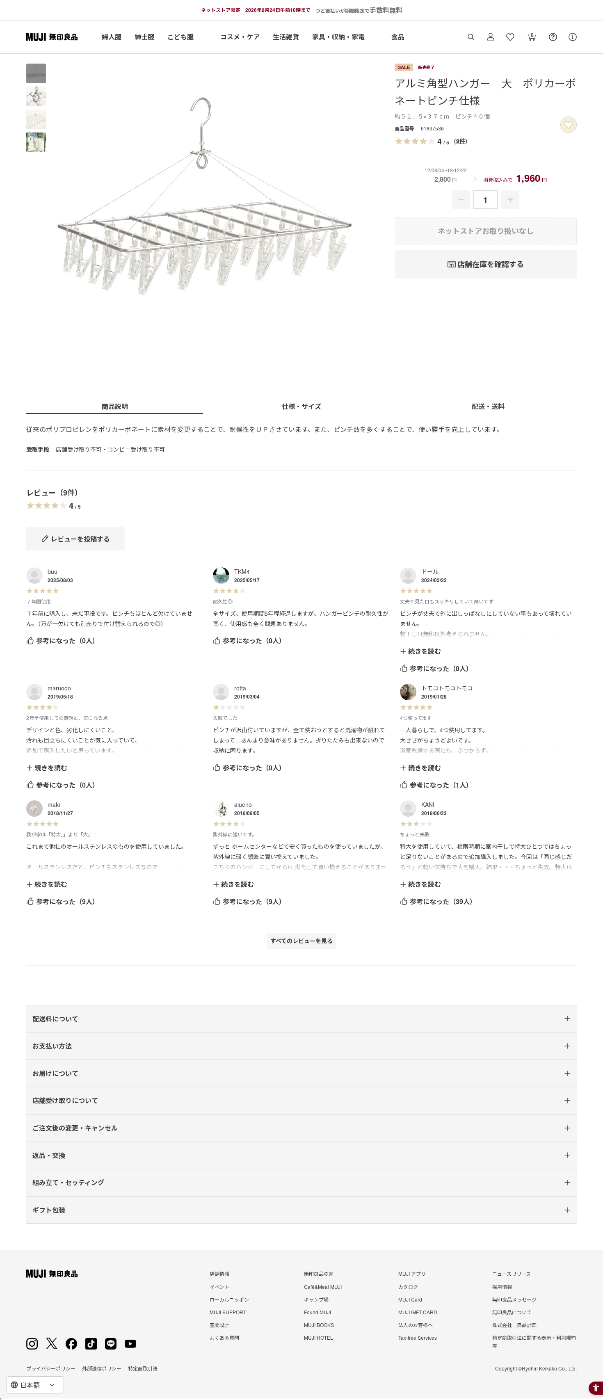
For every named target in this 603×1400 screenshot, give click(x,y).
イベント (219, 1286)
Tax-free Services (417, 1337)
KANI (427, 804)
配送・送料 (488, 406)
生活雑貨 (286, 36)
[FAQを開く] (553, 37)
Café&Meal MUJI (323, 1286)
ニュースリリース (511, 1273)
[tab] (36, 73)
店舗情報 (219, 1273)
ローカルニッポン (229, 1299)
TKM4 (242, 571)
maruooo (59, 688)
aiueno (243, 804)
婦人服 (111, 36)
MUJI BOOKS (319, 1324)
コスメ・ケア (240, 36)
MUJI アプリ (412, 1273)
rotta (240, 688)
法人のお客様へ (415, 1324)
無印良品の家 (318, 1273)
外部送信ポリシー (101, 1368)
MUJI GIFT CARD (417, 1312)
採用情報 (502, 1286)
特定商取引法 (143, 1368)
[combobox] (35, 1385)
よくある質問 (224, 1337)
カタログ (408, 1286)
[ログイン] (491, 37)
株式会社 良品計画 (514, 1324)
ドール (430, 571)
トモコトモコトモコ (447, 688)
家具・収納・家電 (338, 36)
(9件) (460, 141)
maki (54, 804)
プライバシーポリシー (50, 1368)
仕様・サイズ (301, 406)
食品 (397, 36)
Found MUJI (317, 1312)
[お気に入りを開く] (510, 37)
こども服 (180, 36)
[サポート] (573, 37)
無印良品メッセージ (514, 1299)
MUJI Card (410, 1299)
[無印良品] (52, 1274)
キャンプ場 (316, 1299)
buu (52, 571)
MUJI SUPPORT (228, 1312)
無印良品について (512, 1312)
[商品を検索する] (471, 37)
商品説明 (115, 406)
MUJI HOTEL (318, 1337)
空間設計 (219, 1324)
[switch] (568, 124)
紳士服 (144, 36)
